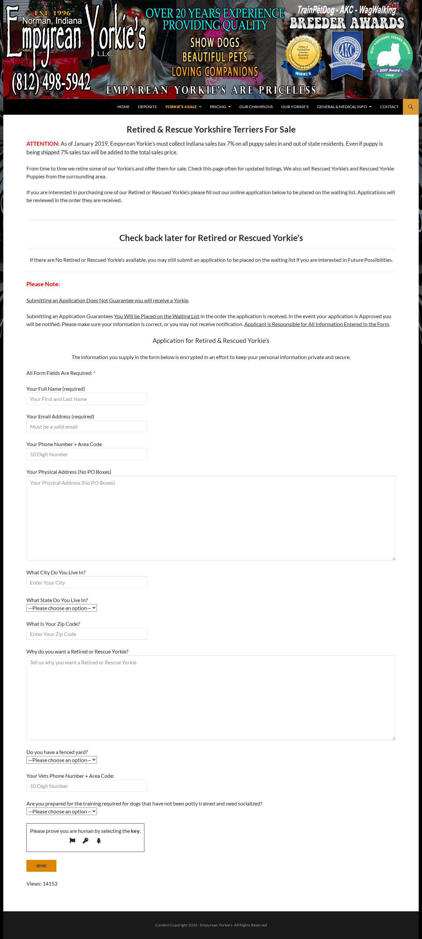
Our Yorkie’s (295, 106)
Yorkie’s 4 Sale (181, 106)
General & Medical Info (342, 106)
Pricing (218, 106)
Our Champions (256, 106)
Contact (389, 106)
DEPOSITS (147, 106)
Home (123, 106)
